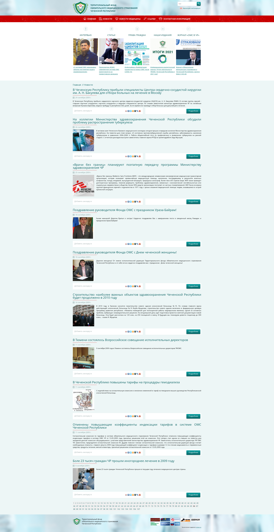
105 (130, 509)
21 (126, 503)
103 (122, 509)
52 (92, 506)
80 (176, 506)
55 (101, 506)
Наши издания (163, 35)
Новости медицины (130, 19)
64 (128, 506)
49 (83, 506)
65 (131, 506)
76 (164, 506)
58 (110, 506)
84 (188, 506)
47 (77, 506)
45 (197, 503)
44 (194, 503)
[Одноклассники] (133, 111)
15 (108, 503)
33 (161, 503)
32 (158, 503)
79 (173, 506)
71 (149, 506)
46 (74, 506)
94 (92, 509)
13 (102, 503)
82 (182, 506)
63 (125, 506)
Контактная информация (177, 19)
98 (104, 509)
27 (143, 503)
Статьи (111, 35)
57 (107, 506)
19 (120, 503)
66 (134, 506)
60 (116, 506)
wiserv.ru (198, 527)
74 (158, 506)
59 (113, 506)
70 (146, 506)
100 (110, 509)
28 (146, 503)
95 (95, 509)
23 (132, 503)
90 (80, 509)
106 (134, 509)
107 (138, 509)
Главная (77, 84)
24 (135, 503)
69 (143, 506)
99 (107, 509)
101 (114, 509)
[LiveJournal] (137, 111)
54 (98, 506)
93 (89, 509)
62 (122, 506)
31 (155, 503)
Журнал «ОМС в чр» (188, 35)
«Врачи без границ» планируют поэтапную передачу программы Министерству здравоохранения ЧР (137, 166)
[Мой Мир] (135, 111)
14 (105, 503)
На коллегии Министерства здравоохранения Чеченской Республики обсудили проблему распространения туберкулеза (137, 120)
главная (91, 19)
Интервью (86, 35)
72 (152, 506)
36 (170, 503)
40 (182, 503)
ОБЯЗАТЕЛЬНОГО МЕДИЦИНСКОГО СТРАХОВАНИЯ (113, 8)
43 (191, 503)
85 (191, 506)
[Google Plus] (140, 111)
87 (197, 506)
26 (140, 503)
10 (93, 503)
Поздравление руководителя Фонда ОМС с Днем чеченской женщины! (125, 252)
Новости (107, 19)
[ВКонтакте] (128, 111)
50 (86, 506)
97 (101, 509)
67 (137, 506)
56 (104, 506)
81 (179, 506)
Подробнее (193, 111)
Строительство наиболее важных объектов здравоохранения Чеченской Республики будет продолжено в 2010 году (137, 296)
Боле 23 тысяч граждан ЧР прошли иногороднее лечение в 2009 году (123, 461)
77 (167, 506)
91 (83, 509)
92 (86, 509)
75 (161, 506)
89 (77, 509)
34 (164, 503)
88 (74, 509)
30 (152, 503)
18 (117, 503)
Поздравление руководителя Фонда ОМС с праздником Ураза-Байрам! (124, 210)
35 (167, 503)
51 (89, 506)
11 (96, 503)
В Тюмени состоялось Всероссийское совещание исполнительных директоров (130, 340)
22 (129, 503)
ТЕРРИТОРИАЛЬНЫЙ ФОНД (103, 5)
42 (188, 503)
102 (118, 509)
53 (95, 506)
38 (176, 503)
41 (185, 503)
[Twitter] (131, 111)
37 (173, 503)
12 (99, 503)
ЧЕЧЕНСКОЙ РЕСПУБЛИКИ (102, 11)
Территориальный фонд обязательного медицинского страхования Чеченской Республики (100, 521)
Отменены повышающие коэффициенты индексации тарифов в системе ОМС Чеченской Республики (137, 425)
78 (170, 506)
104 (126, 509)
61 (119, 506)
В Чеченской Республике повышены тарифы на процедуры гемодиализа (126, 382)
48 (80, 506)
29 (149, 503)
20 (123, 503)
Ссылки (151, 19)
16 (111, 503)
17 (114, 503)
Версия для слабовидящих (191, 8)
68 (140, 506)
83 (185, 506)
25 (137, 503)
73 (155, 506)
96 (98, 509)
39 (179, 503)
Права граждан (137, 35)
